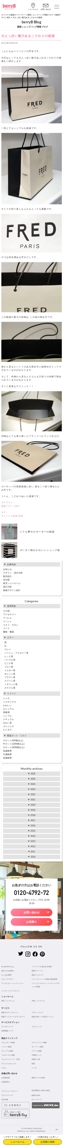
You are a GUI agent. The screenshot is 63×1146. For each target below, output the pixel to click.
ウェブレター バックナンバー (12, 983)
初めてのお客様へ (8, 971)
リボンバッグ (37, 1026)
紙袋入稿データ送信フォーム (42, 1017)
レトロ (6, 698)
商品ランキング (37, 975)
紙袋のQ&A (36, 1095)
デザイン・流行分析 (13, 573)
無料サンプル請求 (38, 1078)
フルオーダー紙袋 (8, 1055)
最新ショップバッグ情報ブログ (40, 15)
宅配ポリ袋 (36, 1059)
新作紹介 (7, 576)
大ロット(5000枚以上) (13, 747)
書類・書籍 (8, 632)
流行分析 (7, 586)
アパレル (7, 618)
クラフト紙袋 (37, 1051)
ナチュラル (8, 719)
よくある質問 (6, 975)
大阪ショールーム (38, 1001)
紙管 (33, 1064)
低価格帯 (7, 751)
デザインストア (37, 1012)
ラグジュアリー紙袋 (39, 1042)
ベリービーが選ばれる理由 (42, 966)
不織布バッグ (37, 1055)
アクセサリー (9, 614)
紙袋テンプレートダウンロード (13, 1017)
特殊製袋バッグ (7, 1031)
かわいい (7, 705)
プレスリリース (7, 1095)
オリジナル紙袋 (9, 516)
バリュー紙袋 (6, 1047)
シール (34, 1068)
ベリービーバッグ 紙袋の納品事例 (44, 979)
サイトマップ (37, 1099)
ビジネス (7, 729)
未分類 (6, 579)
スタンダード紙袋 (8, 1042)
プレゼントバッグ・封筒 (10, 1059)
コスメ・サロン (10, 625)
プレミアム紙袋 (7, 1051)
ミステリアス (9, 702)
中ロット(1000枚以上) (13, 744)
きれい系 (7, 723)
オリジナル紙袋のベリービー (13, 15)
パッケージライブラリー (10, 991)
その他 (6, 611)
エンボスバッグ (7, 1026)
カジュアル (8, 709)
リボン (3, 1068)
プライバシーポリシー (9, 1091)
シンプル (7, 716)
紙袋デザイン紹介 (10, 506)
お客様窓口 (5, 1082)
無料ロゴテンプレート (9, 1012)
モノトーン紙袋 (37, 1047)
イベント (7, 621)
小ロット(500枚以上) (13, 740)
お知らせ (7, 569)
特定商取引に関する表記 (41, 1090)
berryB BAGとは (7, 966)
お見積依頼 (5, 1078)
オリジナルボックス (8, 1064)
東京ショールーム (11, 583)
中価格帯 (7, 754)
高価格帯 (7, 758)
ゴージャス (8, 726)
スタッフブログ (7, 979)
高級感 (6, 712)
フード (6, 628)
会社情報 (4, 1099)
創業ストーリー (37, 971)
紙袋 (20, 516)
